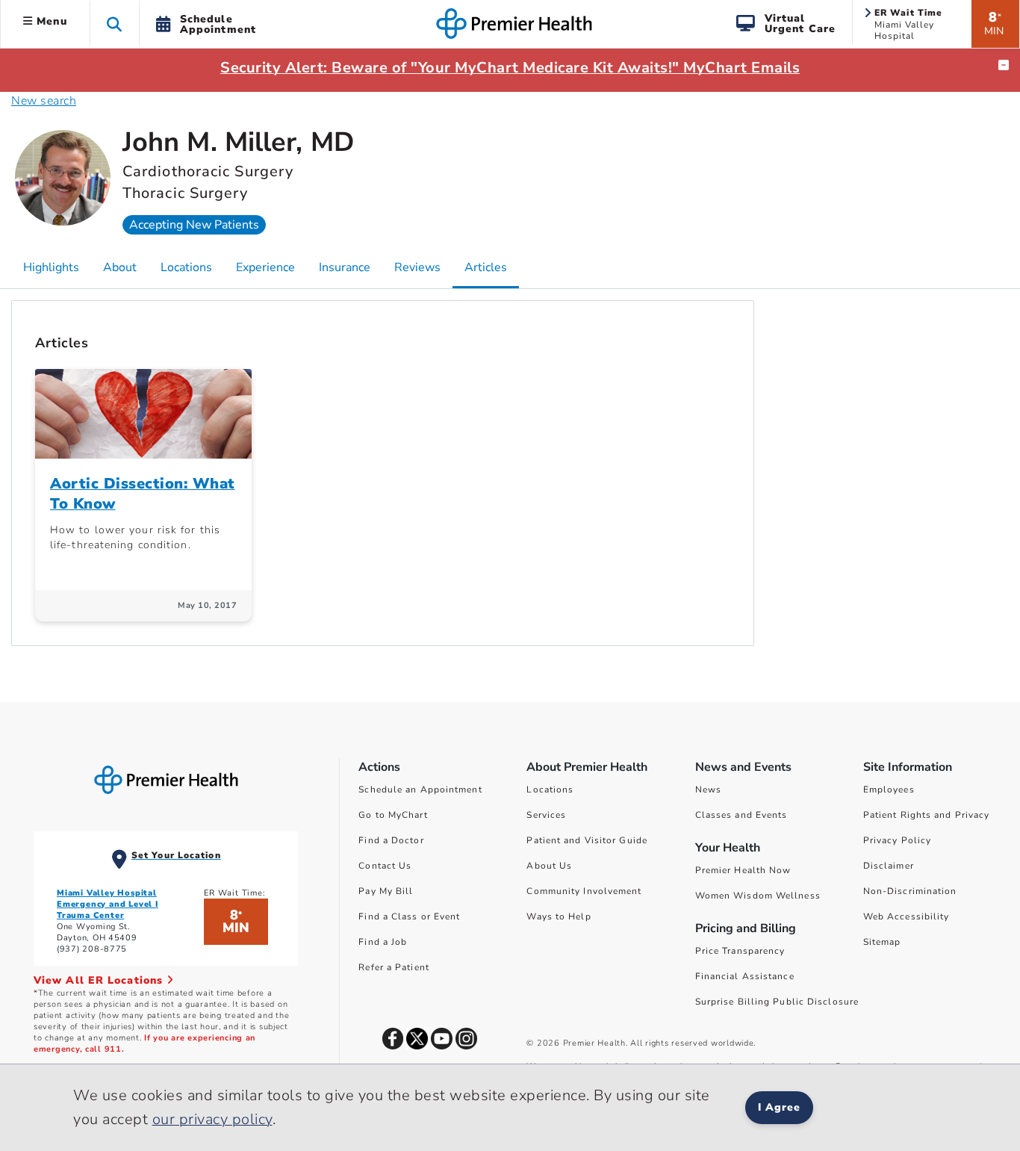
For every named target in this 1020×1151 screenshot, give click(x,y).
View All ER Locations (100, 980)
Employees (889, 789)
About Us (549, 866)
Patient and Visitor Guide (586, 840)
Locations (549, 789)
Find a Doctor (390, 840)
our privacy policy (212, 1119)
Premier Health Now (743, 870)
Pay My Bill (385, 891)
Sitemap (882, 942)
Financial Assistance (744, 976)
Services (546, 815)
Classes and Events (741, 815)
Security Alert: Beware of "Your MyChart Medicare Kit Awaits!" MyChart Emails (510, 68)
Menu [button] (50, 21)
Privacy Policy (897, 840)
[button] (115, 23)
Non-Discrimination (910, 891)
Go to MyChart (392, 815)
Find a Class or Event (409, 916)
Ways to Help (558, 916)
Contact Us (384, 866)
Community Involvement (583, 891)
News (708, 789)
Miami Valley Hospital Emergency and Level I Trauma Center (107, 904)
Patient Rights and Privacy (926, 815)
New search (43, 101)
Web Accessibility (906, 916)
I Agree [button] (779, 1107)
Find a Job (382, 942)
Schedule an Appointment (420, 789)
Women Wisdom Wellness (758, 896)
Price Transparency (740, 951)
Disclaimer (888, 866)
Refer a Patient (393, 967)
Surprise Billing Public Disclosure (777, 1002)
